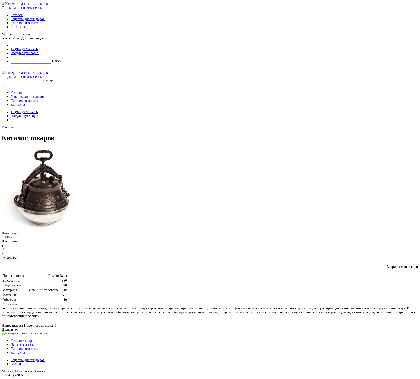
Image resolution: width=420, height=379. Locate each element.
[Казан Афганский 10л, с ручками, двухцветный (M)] (44, 229)
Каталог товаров (22, 341)
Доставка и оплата (24, 23)
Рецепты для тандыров (27, 19)
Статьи (15, 364)
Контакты (17, 27)
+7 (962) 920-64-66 (24, 49)
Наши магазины (22, 344)
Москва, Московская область (23, 373)
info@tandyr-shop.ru (24, 53)
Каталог (16, 15)
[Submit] (12, 66)
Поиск (56, 61)
